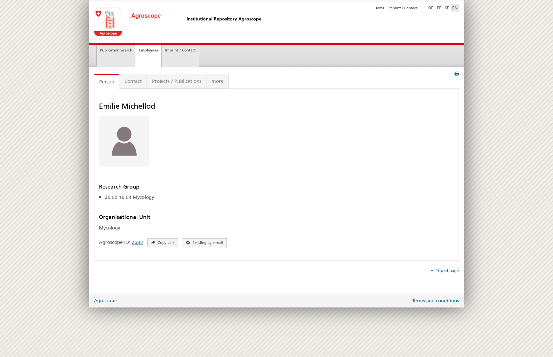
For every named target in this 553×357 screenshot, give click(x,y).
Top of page (447, 270)
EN (455, 7)
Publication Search (116, 50)
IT (447, 7)
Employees (148, 50)
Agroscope (105, 300)
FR (439, 7)
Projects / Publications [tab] (176, 81)
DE (431, 7)
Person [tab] (106, 82)
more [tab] (217, 81)
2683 (137, 242)
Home (379, 8)
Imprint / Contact (403, 8)
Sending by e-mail (207, 242)
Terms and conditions (435, 301)
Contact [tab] (133, 81)
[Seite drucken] (456, 73)
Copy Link (165, 242)
